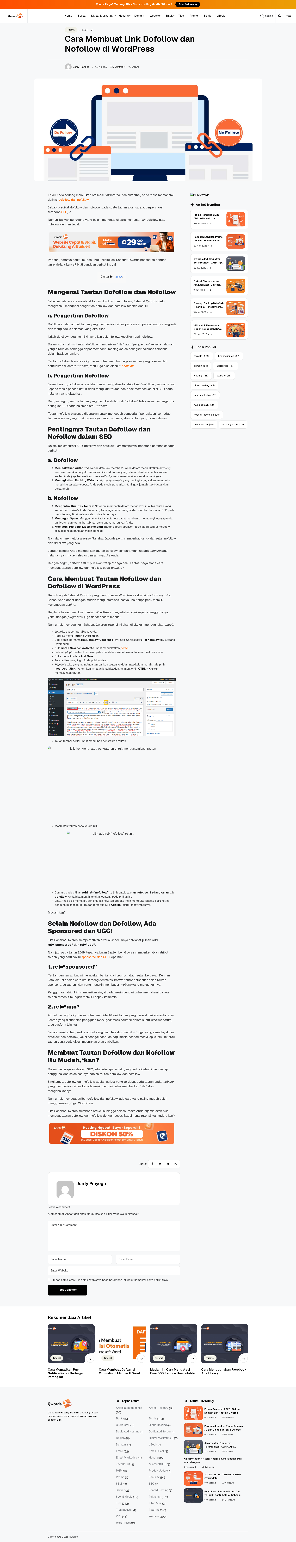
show (119, 276)
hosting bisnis (233, 424)
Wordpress (225, 365)
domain (201, 365)
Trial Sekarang (188, 4)
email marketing (205, 395)
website (224, 375)
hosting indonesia (207, 414)
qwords (201, 356)
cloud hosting (204, 385)
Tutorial (71, 29)
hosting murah (228, 356)
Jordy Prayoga (91, 1183)
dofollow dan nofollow (73, 200)
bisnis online (204, 424)
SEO (64, 212)
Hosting (201, 375)
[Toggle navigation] (288, 16)
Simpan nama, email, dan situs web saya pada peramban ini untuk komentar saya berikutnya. (109, 1280)
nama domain (204, 404)
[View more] (90, 1359)
